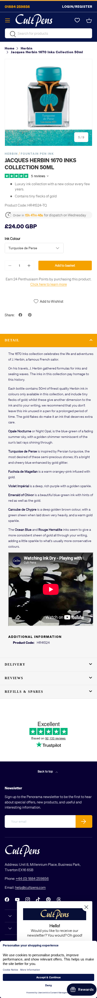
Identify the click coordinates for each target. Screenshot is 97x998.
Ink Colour (12, 238)
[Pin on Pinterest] (30, 315)
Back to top (46, 771)
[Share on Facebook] (21, 315)
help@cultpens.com (30, 887)
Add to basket (65, 265)
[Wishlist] (77, 20)
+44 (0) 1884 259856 (32, 878)
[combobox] (48, 33)
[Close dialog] (86, 907)
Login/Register (77, 6)
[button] (89, 20)
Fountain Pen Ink (37, 153)
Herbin (11, 153)
